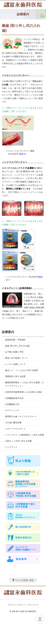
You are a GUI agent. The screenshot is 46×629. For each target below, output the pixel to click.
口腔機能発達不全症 (14, 398)
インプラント (11, 447)
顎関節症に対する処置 (15, 376)
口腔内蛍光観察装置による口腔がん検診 (23, 392)
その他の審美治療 (13, 422)
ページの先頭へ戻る (24, 580)
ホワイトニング (12, 410)
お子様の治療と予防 (14, 352)
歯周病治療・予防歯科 (15, 339)
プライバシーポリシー (17, 605)
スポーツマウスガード (15, 428)
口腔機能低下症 (12, 404)
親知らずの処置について (16, 358)
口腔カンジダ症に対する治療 (18, 441)
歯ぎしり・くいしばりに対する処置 (21, 370)
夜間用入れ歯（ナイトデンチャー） (21, 416)
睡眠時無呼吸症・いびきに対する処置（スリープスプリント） (24, 384)
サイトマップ (33, 605)
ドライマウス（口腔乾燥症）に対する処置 (24, 435)
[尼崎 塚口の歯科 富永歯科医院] (23, 5)
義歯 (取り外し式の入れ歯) (17, 345)
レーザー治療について (15, 364)
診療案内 (8, 332)
